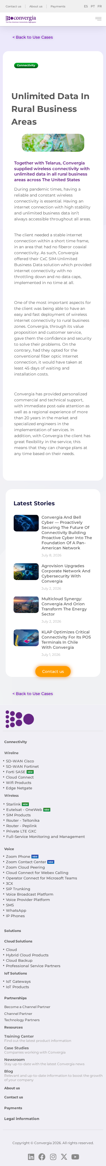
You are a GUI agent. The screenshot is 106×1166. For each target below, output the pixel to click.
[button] (98, 19)
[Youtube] (75, 1156)
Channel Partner (18, 1013)
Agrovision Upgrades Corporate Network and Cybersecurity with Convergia (66, 573)
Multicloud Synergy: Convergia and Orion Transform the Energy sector (64, 606)
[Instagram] (53, 1156)
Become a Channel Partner (27, 1007)
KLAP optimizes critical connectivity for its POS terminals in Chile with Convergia (66, 639)
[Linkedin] (30, 1156)
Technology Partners (22, 1020)
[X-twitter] (64, 1156)
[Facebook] (42, 1156)
